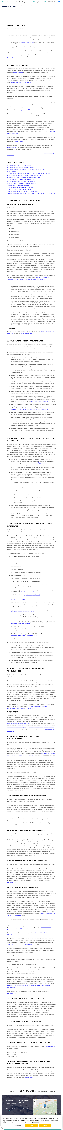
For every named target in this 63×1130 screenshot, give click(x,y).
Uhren (41, 6)
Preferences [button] (36, 1122)
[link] (27, 6)
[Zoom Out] (35, 1104)
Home (22, 6)
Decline (31, 1125)
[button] (45, 1106)
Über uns (49, 6)
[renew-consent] (2, 1128)
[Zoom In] (35, 1101)
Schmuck (34, 6)
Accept (45, 1125)
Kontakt (56, 6)
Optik (27, 6)
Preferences (18, 1125)
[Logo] (9, 6)
